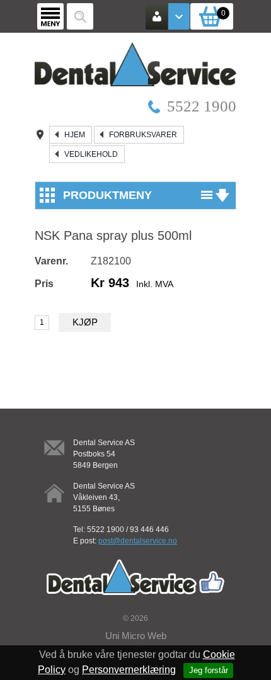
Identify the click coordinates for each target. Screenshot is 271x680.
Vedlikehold (91, 154)
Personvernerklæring (129, 669)
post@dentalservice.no (137, 540)
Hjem (74, 134)
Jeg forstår (208, 670)
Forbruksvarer (143, 134)
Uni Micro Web (135, 635)
